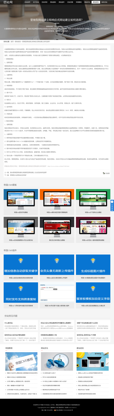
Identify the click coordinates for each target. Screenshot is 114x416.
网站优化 (87, 2)
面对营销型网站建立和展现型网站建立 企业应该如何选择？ (29, 172)
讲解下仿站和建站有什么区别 (87, 323)
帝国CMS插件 (10, 250)
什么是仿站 (9, 323)
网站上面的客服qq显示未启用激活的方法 (89, 385)
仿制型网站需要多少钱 (49, 335)
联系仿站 (104, 2)
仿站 (12, 2)
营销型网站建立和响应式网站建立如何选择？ (36, 41)
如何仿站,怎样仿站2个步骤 (86, 335)
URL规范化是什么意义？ (49, 373)
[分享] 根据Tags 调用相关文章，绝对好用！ (19, 381)
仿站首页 (27, 2)
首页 (12, 41)
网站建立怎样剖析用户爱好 (85, 377)
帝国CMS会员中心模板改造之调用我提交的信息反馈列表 (22, 373)
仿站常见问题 (11, 316)
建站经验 (96, 2)
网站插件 (61, 2)
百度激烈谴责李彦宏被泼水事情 (87, 394)
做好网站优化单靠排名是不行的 (51, 389)
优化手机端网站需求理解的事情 (51, 385)
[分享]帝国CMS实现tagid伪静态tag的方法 (18, 389)
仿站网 (107, 173)
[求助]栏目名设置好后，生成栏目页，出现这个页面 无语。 (23, 394)
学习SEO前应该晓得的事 (49, 377)
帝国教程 (79, 2)
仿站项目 (44, 2)
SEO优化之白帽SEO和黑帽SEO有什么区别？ (55, 381)
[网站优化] (57, 370)
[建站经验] (93, 370)
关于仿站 (36, 2)
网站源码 (53, 2)
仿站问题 (70, 2)
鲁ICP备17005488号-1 (47, 410)
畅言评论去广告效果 (83, 389)
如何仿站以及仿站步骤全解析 (15, 335)
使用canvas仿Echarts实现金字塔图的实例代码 (90, 373)
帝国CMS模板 (10, 185)
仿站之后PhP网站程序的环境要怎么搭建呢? (56, 323)
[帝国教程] (21, 370)
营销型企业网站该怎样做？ (18, 175)
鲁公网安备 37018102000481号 (64, 410)
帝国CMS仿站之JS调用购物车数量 (16, 377)
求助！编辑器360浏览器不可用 (15, 385)
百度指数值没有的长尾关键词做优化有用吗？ (55, 394)
